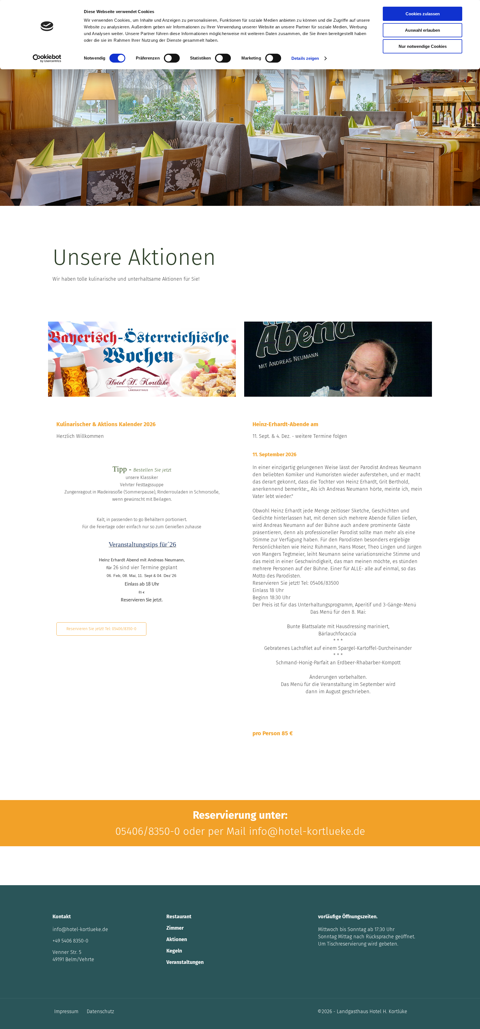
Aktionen (176, 939)
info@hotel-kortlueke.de (80, 929)
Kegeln (174, 951)
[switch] (172, 58)
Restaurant (178, 917)
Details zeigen (305, 58)
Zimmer (175, 928)
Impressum (66, 1011)
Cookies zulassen (423, 13)
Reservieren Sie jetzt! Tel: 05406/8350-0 (101, 628)
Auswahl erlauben (422, 30)
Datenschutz (100, 1011)
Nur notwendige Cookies (423, 46)
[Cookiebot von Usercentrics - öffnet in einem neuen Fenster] (47, 58)
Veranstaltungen (185, 962)
